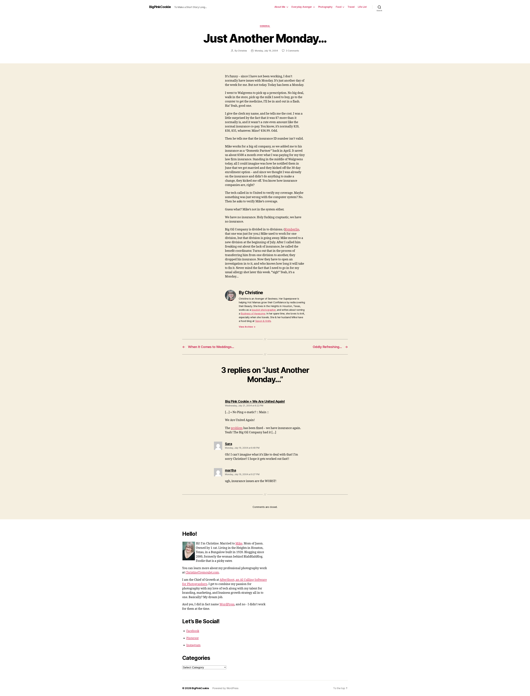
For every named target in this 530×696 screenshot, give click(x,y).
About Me (279, 6)
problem (237, 428)
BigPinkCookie (160, 7)
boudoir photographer (263, 309)
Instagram (193, 645)
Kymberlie (292, 229)
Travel (351, 6)
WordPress (226, 604)
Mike (238, 543)
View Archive (247, 326)
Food (338, 6)
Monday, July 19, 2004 (266, 50)
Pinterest (192, 638)
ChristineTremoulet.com (202, 572)
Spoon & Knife (263, 321)
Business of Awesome (253, 313)
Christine (242, 50)
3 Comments (292, 50)
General (265, 26)
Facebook (192, 631)
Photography (325, 6)
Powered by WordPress (225, 688)
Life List (362, 6)
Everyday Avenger (302, 6)
